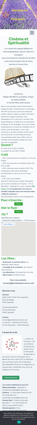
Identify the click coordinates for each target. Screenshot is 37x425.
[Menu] (32, 32)
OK (19, 422)
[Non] (35, 418)
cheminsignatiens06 (9, 410)
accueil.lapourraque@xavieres (13, 398)
